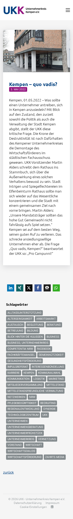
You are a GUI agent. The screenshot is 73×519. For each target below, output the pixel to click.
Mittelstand (55, 384)
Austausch (15, 324)
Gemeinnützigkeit (51, 354)
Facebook (44, 348)
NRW (32, 396)
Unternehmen (18, 420)
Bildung (32, 330)
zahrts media (54, 457)
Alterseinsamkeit (20, 318)
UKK (44, 414)
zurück (8, 472)
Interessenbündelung (48, 366)
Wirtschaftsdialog (21, 450)
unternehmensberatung (25, 427)
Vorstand (15, 444)
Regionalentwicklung (23, 408)
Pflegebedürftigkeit (22, 403)
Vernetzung (47, 439)
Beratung (54, 324)
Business (53, 336)
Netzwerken (16, 396)
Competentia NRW (20, 348)
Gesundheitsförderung (24, 360)
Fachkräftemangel (21, 354)
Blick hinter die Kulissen (25, 336)
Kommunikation (19, 378)
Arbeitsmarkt (46, 318)
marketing (56, 378)
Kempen (29, 372)
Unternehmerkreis (21, 439)
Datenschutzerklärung (28, 503)
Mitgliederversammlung (25, 384)
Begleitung (35, 324)
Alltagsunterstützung (24, 312)
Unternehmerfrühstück (25, 433)
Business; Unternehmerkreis (28, 342)
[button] (10, 287)
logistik (39, 378)
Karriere (14, 372)
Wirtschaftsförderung (24, 457)
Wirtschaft (34, 444)
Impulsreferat (18, 366)
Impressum (52, 503)
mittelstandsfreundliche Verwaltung (35, 390)
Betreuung (15, 330)
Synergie (49, 408)
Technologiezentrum (23, 414)
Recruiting (48, 403)
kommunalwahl (49, 372)
